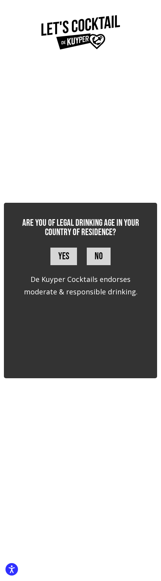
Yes (63, 256)
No (99, 256)
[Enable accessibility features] (11, 569)
